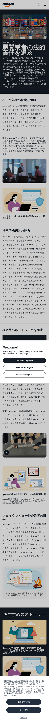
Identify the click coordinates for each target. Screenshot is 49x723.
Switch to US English (24, 367)
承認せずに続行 (24, 702)
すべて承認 (24, 710)
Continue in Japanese (24, 360)
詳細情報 (23, 717)
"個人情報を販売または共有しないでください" (22, 694)
